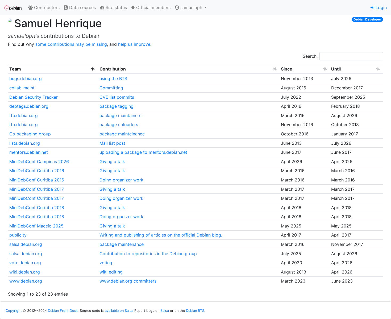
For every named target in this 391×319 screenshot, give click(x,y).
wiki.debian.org (24, 272)
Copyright (14, 311)
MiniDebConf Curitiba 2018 (36, 207)
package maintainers (120, 115)
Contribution (112, 69)
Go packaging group (30, 133)
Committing (111, 87)
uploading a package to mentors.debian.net (143, 152)
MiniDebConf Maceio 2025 (36, 226)
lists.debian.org (24, 143)
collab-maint (22, 87)
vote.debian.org (25, 262)
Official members (152, 7)
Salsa (164, 311)
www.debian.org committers (127, 281)
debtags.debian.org (28, 106)
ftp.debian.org (23, 115)
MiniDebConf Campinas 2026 (39, 161)
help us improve (134, 44)
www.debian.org (25, 281)
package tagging (116, 106)
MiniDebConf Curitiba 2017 (36, 189)
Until (336, 69)
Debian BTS (195, 311)
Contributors (46, 7)
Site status (115, 7)
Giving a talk (112, 161)
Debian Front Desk (63, 311)
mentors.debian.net (28, 152)
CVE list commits (116, 97)
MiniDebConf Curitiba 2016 (36, 170)
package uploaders (118, 124)
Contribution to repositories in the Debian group (148, 253)
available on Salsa (119, 311)
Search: (310, 56)
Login (380, 7)
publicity (18, 235)
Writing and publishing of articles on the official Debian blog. (160, 235)
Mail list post (112, 143)
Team (15, 69)
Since (286, 69)
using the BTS (113, 78)
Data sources (82, 7)
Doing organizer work (121, 180)
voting (105, 262)
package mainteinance (122, 133)
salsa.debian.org (25, 244)
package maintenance (121, 244)
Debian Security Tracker (33, 97)
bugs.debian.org (25, 78)
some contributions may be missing (71, 44)
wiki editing (111, 272)
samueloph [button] (191, 7)
